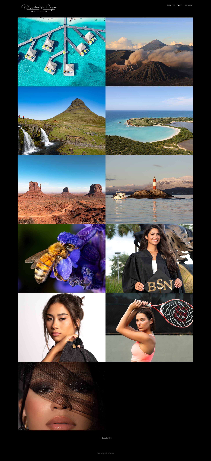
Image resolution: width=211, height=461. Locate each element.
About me (171, 5)
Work (179, 5)
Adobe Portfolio (109, 453)
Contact (188, 5)
